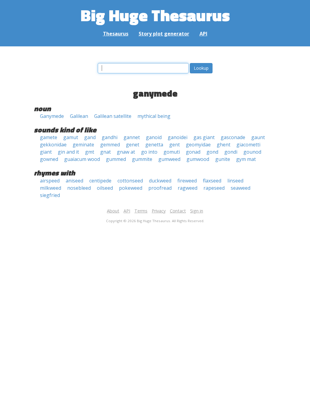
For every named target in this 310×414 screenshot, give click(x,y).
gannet (132, 137)
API (203, 33)
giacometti (248, 144)
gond (212, 152)
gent (174, 144)
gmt (89, 152)
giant (46, 152)
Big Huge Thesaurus (155, 15)
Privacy (159, 211)
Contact (178, 211)
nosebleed (79, 188)
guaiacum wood (82, 159)
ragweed (187, 188)
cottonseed (130, 180)
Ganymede (52, 116)
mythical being (153, 116)
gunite (222, 159)
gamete (48, 137)
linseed (235, 180)
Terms (140, 211)
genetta (154, 144)
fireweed (187, 180)
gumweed (169, 159)
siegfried (50, 195)
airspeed (50, 180)
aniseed (74, 180)
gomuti (171, 152)
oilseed (105, 188)
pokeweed (130, 188)
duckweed (160, 180)
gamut (70, 137)
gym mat (246, 159)
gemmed (110, 144)
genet (132, 144)
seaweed (240, 188)
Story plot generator (164, 33)
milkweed (50, 188)
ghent (223, 144)
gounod (252, 152)
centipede (100, 180)
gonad (193, 152)
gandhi (109, 137)
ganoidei (177, 137)
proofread (160, 188)
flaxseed (212, 180)
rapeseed (214, 188)
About (113, 211)
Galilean (79, 116)
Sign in (196, 211)
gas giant (204, 137)
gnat (105, 152)
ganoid (154, 137)
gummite (142, 159)
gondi (230, 152)
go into (149, 152)
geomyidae (198, 144)
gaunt (258, 137)
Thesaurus (115, 33)
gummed (116, 159)
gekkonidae (53, 144)
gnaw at (126, 152)
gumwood (197, 159)
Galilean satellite (112, 116)
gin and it (68, 152)
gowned (49, 159)
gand (90, 137)
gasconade (233, 137)
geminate (83, 144)
